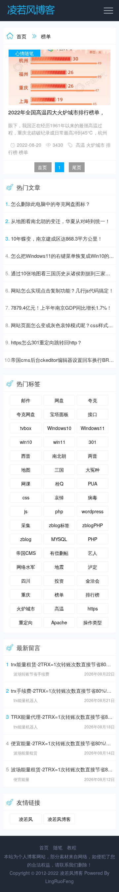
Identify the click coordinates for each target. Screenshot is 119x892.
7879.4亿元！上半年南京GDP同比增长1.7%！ (61, 307)
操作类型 (92, 622)
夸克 (92, 400)
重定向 (26, 622)
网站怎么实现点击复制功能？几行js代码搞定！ (62, 290)
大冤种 (92, 469)
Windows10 (59, 428)
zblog (25, 539)
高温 (80, 144)
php (59, 511)
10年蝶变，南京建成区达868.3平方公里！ (56, 238)
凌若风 (26, 819)
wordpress (92, 511)
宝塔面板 (59, 414)
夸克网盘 (26, 414)
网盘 (59, 400)
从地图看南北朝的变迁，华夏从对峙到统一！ (60, 220)
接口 (92, 414)
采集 (25, 525)
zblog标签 (59, 525)
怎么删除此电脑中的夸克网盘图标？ (50, 203)
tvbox (25, 428)
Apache (59, 622)
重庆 (25, 594)
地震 (59, 566)
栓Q (59, 483)
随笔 (57, 847)
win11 (59, 442)
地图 (25, 469)
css (25, 497)
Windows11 (93, 428)
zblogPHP (92, 525)
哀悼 (59, 497)
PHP (92, 539)
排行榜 (92, 594)
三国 (59, 469)
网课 (25, 483)
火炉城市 (95, 144)
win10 (26, 442)
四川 (25, 580)
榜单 (46, 36)
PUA (92, 483)
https (93, 608)
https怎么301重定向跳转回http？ (46, 342)
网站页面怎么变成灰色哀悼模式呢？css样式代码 (64, 325)
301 (93, 442)
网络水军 (26, 566)
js (25, 511)
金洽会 (92, 580)
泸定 (92, 566)
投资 (59, 580)
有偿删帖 (59, 553)
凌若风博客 (59, 819)
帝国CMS (26, 553)
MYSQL (59, 539)
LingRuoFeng (59, 881)
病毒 (92, 497)
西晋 (25, 455)
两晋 (92, 455)
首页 (21, 36)
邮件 (25, 400)
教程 (71, 847)
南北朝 (59, 455)
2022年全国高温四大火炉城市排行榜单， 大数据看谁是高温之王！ (56, 113)
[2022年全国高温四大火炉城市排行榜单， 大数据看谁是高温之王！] (59, 103)
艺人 (92, 553)
